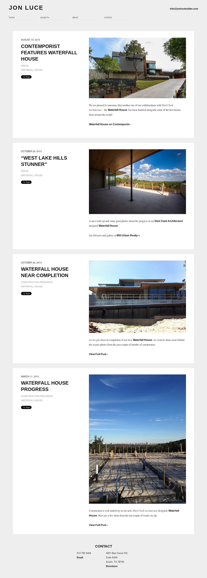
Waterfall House (32, 70)
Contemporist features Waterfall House (49, 53)
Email (80, 557)
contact (108, 17)
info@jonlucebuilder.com (184, 8)
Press (24, 65)
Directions (112, 566)
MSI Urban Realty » (128, 235)
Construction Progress (37, 282)
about (75, 17)
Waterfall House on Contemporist (109, 124)
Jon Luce (26, 7)
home (12, 17)
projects (45, 17)
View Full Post (97, 354)
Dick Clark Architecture (169, 221)
